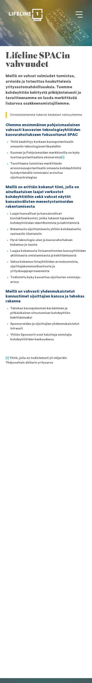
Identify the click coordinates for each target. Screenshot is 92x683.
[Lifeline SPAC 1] (25, 15)
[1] (63, 157)
